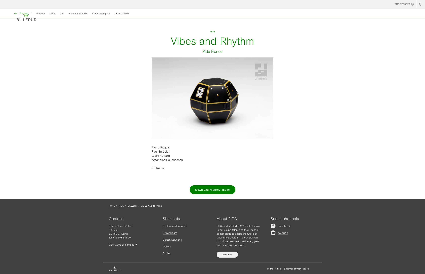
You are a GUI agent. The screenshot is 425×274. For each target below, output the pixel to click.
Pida (121, 206)
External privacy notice (296, 269)
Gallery (132, 206)
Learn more (227, 254)
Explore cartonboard (175, 226)
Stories (167, 253)
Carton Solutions (172, 239)
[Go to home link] (27, 17)
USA (52, 13)
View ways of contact (121, 244)
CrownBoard (170, 232)
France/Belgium (101, 13)
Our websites (402, 4)
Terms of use (274, 269)
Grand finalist (122, 13)
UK (61, 13)
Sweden (40, 13)
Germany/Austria (77, 13)
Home (112, 206)
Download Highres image (212, 189)
